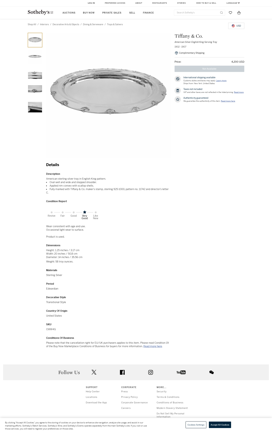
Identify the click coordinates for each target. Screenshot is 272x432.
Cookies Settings (195, 424)
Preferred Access (115, 3)
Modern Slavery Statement (172, 408)
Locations (91, 397)
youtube (181, 372)
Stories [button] (181, 3)
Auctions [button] (68, 12)
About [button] (138, 3)
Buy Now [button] (89, 12)
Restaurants (159, 3)
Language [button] (232, 3)
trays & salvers (115, 24)
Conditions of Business (170, 402)
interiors (44, 24)
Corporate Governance (134, 402)
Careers (126, 408)
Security (162, 391)
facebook (122, 372)
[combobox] (199, 13)
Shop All (32, 24)
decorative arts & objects (66, 24)
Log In (91, 3)
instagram (150, 372)
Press (124, 391)
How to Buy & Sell (206, 3)
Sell (132, 12)
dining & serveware (93, 24)
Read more (239, 92)
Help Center (93, 391)
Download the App (96, 402)
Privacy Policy (129, 397)
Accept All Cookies (220, 424)
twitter (94, 372)
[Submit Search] (221, 12)
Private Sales (111, 12)
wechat (211, 372)
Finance (148, 12)
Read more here (152, 346)
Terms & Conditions (168, 397)
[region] (136, 425)
